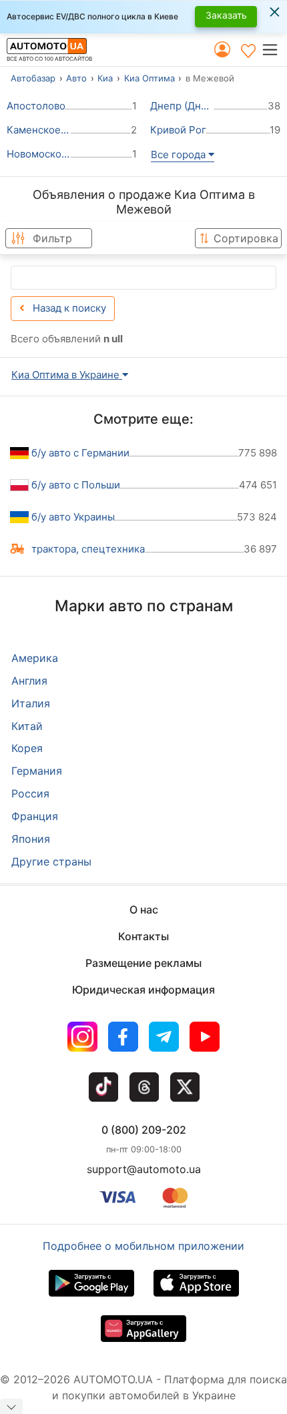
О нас (143, 909)
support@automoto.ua (144, 1169)
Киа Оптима (149, 78)
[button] (274, 49)
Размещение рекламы (143, 963)
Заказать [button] (226, 15)
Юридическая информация (143, 989)
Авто (76, 78)
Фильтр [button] (52, 238)
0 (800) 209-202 (143, 1129)
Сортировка (246, 238)
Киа (105, 78)
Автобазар (33, 78)
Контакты (143, 936)
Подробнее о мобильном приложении (143, 1246)
